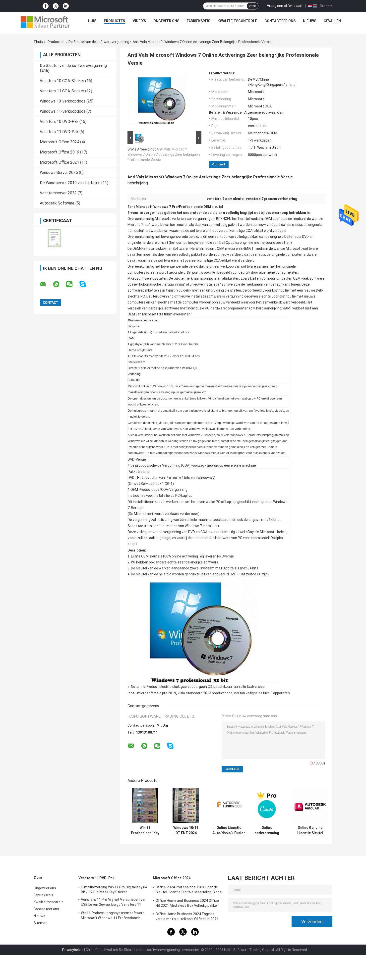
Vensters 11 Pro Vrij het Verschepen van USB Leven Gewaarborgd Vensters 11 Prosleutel (113, 903)
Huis (92, 21)
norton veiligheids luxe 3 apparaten (262, 693)
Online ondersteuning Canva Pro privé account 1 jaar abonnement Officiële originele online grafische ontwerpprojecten (267, 830)
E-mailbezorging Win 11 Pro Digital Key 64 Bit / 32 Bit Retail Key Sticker (114, 889)
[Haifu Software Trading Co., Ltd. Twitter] (56, 6)
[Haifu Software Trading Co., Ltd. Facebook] (45, 6)
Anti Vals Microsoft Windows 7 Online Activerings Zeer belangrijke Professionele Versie (163, 154)
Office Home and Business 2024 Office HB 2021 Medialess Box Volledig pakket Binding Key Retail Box (187, 904)
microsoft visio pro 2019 (156, 693)
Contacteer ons (280, 21)
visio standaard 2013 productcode (205, 693)
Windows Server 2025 (59, 172)
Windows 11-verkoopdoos (62, 111)
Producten (114, 21)
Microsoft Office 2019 (59, 152)
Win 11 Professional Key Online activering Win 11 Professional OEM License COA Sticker (145, 830)
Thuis (38, 42)
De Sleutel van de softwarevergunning (98, 42)
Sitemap (41, 923)
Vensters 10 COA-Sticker (62, 80)
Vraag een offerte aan (284, 6)
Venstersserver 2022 (58, 193)
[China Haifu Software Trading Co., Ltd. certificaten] (54, 238)
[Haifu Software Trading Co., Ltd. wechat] (72, 284)
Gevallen (332, 21)
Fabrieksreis (198, 21)
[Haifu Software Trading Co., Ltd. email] (46, 284)
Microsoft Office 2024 (59, 142)
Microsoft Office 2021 (59, 162)
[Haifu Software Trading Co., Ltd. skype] (85, 284)
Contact (218, 164)
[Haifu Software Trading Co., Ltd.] (45, 22)
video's (139, 21)
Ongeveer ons (166, 21)
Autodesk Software (57, 203)
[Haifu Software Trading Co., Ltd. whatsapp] (59, 284)
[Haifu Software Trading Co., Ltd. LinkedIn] (65, 6)
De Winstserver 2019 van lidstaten (70, 182)
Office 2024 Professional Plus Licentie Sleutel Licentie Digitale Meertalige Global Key (189, 890)
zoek (252, 6)
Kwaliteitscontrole (237, 21)
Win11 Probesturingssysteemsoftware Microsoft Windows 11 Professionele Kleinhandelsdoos (112, 916)
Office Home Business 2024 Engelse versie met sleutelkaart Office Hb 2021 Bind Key (187, 917)
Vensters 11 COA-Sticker (62, 91)
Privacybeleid (72, 950)
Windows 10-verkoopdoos (62, 101)
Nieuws (309, 21)
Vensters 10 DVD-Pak (59, 121)
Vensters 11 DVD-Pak (59, 131)
